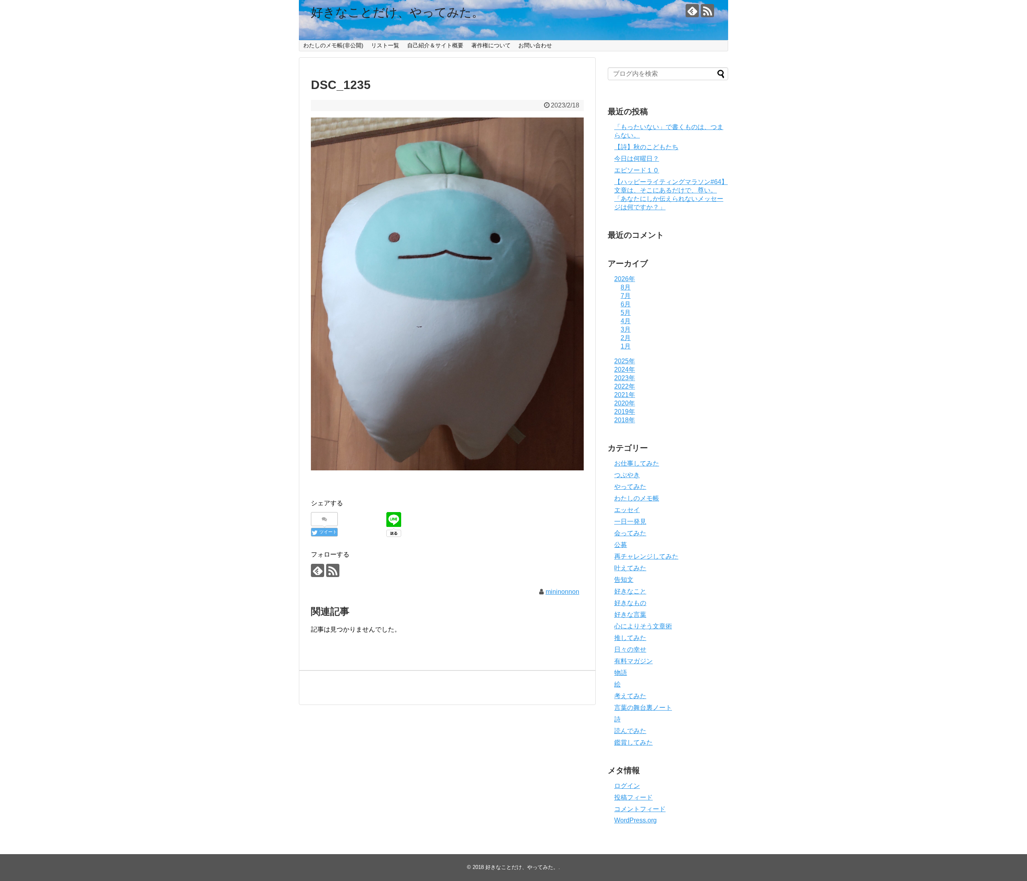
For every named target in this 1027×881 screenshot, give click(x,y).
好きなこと (630, 591)
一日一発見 (630, 521)
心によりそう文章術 (643, 626)
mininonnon (562, 591)
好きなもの (630, 602)
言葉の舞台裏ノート (643, 707)
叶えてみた (630, 568)
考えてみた (630, 696)
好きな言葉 (630, 614)
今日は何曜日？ (636, 158)
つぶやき (627, 475)
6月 (626, 304)
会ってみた (630, 533)
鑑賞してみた (633, 742)
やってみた (630, 486)
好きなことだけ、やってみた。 (397, 12)
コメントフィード (640, 809)
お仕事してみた (636, 463)
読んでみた (630, 730)
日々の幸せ (630, 649)
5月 (626, 312)
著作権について (491, 45)
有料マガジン (633, 661)
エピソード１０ (636, 170)
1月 (626, 346)
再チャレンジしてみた (646, 556)
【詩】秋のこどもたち (646, 147)
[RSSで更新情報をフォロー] (707, 10)
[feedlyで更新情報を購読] (692, 10)
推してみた (630, 637)
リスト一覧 (385, 45)
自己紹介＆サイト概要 (435, 45)
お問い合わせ (535, 45)
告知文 (623, 579)
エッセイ (627, 509)
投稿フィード (633, 797)
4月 (626, 321)
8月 (626, 287)
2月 (626, 337)
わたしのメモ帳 (636, 498)
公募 (620, 544)
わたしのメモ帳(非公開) (333, 45)
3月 (626, 329)
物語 (620, 672)
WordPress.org (635, 820)
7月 (626, 295)
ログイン (627, 785)
